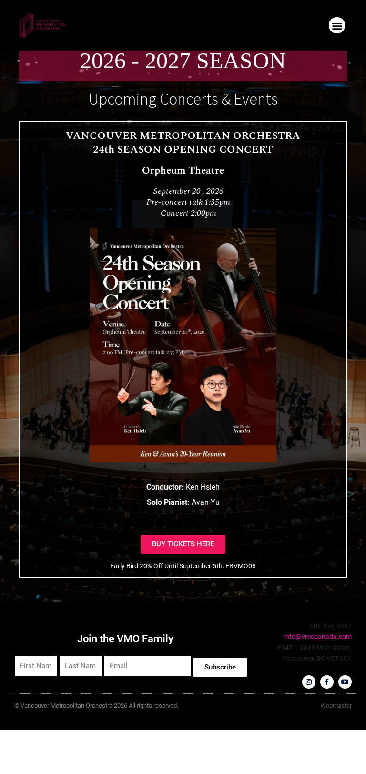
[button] (337, 25)
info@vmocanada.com (318, 636)
